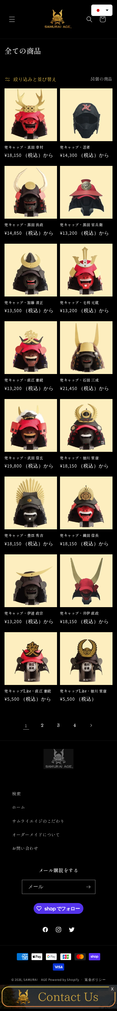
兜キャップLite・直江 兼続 (27, 691)
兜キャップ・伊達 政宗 (24, 613)
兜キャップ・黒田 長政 (24, 225)
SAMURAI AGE (35, 980)
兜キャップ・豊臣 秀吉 (24, 535)
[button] (12, 19)
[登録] (88, 887)
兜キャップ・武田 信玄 (24, 458)
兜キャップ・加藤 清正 (24, 302)
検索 (16, 794)
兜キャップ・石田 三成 (79, 380)
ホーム (18, 807)
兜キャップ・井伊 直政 (79, 613)
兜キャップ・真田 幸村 (24, 147)
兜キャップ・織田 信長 (79, 535)
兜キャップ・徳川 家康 (79, 458)
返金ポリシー (95, 980)
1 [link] (26, 725)
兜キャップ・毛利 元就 (79, 302)
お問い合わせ (25, 848)
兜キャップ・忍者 (75, 147)
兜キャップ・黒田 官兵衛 (81, 225)
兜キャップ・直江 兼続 (24, 380)
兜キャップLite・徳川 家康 (83, 691)
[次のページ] (91, 725)
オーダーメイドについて (36, 835)
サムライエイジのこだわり (38, 821)
